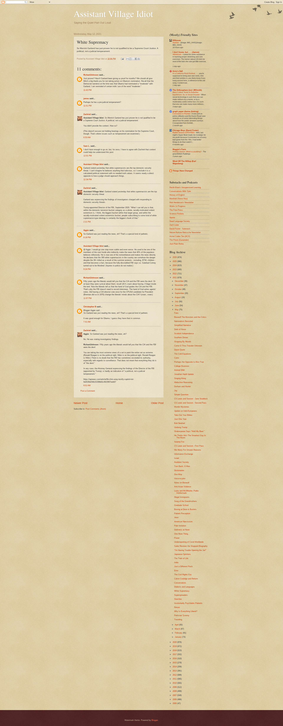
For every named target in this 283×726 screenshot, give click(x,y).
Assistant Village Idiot (113, 13)
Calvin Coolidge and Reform (186, 579)
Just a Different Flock (183, 566)
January (178, 637)
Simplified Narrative (182, 325)
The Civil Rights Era (182, 574)
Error (176, 570)
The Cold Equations (182, 354)
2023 (175, 269)
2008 (175, 691)
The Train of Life (181, 558)
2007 (175, 695)
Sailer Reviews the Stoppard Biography (191, 546)
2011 (175, 679)
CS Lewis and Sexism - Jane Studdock (191, 399)
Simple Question (181, 394)
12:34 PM (87, 179)
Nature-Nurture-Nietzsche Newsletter (185, 232)
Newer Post (80, 403)
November (179, 285)
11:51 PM (87, 106)
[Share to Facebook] (135, 58)
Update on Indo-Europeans (185, 411)
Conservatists (180, 583)
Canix (176, 358)
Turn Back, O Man (182, 466)
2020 (175, 642)
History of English (177, 195)
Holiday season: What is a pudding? (187, 152)
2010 (175, 683)
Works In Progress (177, 206)
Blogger (155, 720)
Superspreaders (181, 595)
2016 (175, 658)
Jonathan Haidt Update (184, 374)
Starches (178, 599)
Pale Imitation (180, 526)
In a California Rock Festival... (185, 73)
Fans (176, 313)
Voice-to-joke (179, 478)
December (179, 281)
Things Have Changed (183, 171)
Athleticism (177, 54)
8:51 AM (87, 385)
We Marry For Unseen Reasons (187, 450)
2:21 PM (87, 222)
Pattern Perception (182, 513)
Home (119, 403)
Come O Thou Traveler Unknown (188, 346)
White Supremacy (181, 591)
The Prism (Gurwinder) (179, 240)
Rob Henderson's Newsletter (182, 202)
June (177, 305)
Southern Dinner (181, 337)
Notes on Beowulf (181, 483)
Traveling (178, 619)
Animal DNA (179, 370)
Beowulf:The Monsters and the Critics (190, 317)
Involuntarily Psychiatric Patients (188, 603)
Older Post (157, 403)
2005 (175, 703)
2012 (175, 675)
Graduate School (181, 505)
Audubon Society (181, 462)
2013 (175, 671)
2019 (175, 646)
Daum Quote (179, 350)
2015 (175, 663)
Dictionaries (179, 470)
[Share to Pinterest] (138, 58)
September (180, 293)
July (177, 301)
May (177, 309)
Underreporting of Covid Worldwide (189, 542)
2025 (175, 261)
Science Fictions (177, 214)
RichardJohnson (90, 75)
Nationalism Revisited (183, 321)
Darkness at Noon (182, 530)
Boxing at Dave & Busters (185, 509)
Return (177, 607)
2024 (175, 265)
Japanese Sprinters (182, 554)
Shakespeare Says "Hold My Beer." (189, 431)
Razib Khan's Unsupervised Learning (185, 187)
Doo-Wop (178, 474)
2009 (175, 687)
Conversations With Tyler (180, 191)
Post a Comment (87, 391)
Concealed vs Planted (182, 114)
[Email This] (127, 58)
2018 (175, 650)
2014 (175, 667)
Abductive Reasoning (183, 382)
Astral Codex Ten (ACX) (180, 236)
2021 (175, 277)
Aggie (86, 230)
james (86, 98)
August (178, 297)
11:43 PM (87, 90)
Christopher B (89, 307)
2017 (175, 654)
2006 (175, 699)
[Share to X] (133, 58)
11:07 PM (87, 298)
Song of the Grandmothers (185, 501)
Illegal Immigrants (181, 497)
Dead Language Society (180, 221)
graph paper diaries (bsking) (185, 111)
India (176, 562)
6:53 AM (87, 137)
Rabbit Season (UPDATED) (184, 133)
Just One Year (180, 419)
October (178, 289)
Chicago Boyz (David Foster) (186, 130)
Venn (176, 517)
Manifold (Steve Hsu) (178, 199)
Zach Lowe (174, 225)
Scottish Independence (184, 333)
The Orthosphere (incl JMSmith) (187, 90)
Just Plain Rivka (177, 244)
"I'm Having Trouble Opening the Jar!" (190, 550)
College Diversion (181, 366)
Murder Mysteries (181, 407)
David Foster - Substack (180, 229)
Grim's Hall (178, 71)
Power (177, 538)
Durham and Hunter (182, 386)
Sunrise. (176, 43)
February (179, 633)
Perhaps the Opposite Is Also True (189, 362)
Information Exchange (183, 454)
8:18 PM (87, 237)
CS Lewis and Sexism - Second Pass (190, 403)
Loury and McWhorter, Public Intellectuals (186, 492)
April (177, 625)
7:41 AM (87, 322)
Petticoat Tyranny (181, 615)
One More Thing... (182, 534)
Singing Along (180, 378)
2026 (175, 257)
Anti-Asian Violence (182, 487)
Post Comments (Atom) (96, 409)
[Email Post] (122, 59)
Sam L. (86, 146)
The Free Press (176, 210)
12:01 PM (87, 156)
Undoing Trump (180, 427)
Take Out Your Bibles (183, 415)
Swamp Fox (179, 442)
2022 (175, 273)
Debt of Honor (180, 329)
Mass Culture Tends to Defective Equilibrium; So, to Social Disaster (186, 93)
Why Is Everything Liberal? (185, 611)
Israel (176, 458)
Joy (175, 390)
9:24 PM (87, 269)
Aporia (172, 217)
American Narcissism (183, 521)
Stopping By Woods (182, 342)
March (178, 629)
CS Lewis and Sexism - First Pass (189, 446)
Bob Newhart (179, 423)
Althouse (177, 40)
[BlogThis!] (130, 58)
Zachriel (87, 114)
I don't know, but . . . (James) (186, 52)
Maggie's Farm (179, 149)
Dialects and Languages (184, 587)
